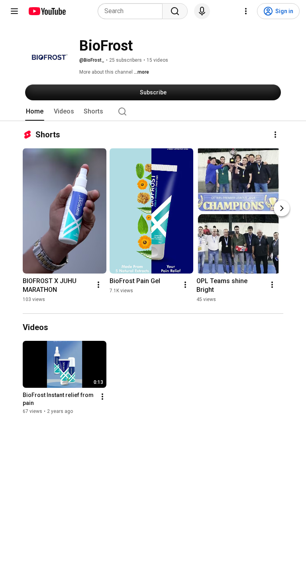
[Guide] (14, 11)
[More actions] (275, 135)
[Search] (175, 11)
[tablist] (153, 111)
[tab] (34, 111)
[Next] (282, 208)
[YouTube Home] (46, 11)
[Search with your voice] (202, 11)
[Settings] (246, 11)
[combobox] (132, 11)
